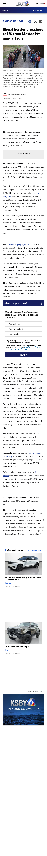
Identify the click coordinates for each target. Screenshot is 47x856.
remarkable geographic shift (19, 244)
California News (13, 21)
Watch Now (40, 3)
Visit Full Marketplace (34, 550)
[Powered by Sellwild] (38, 691)
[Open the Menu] (4, 3)
